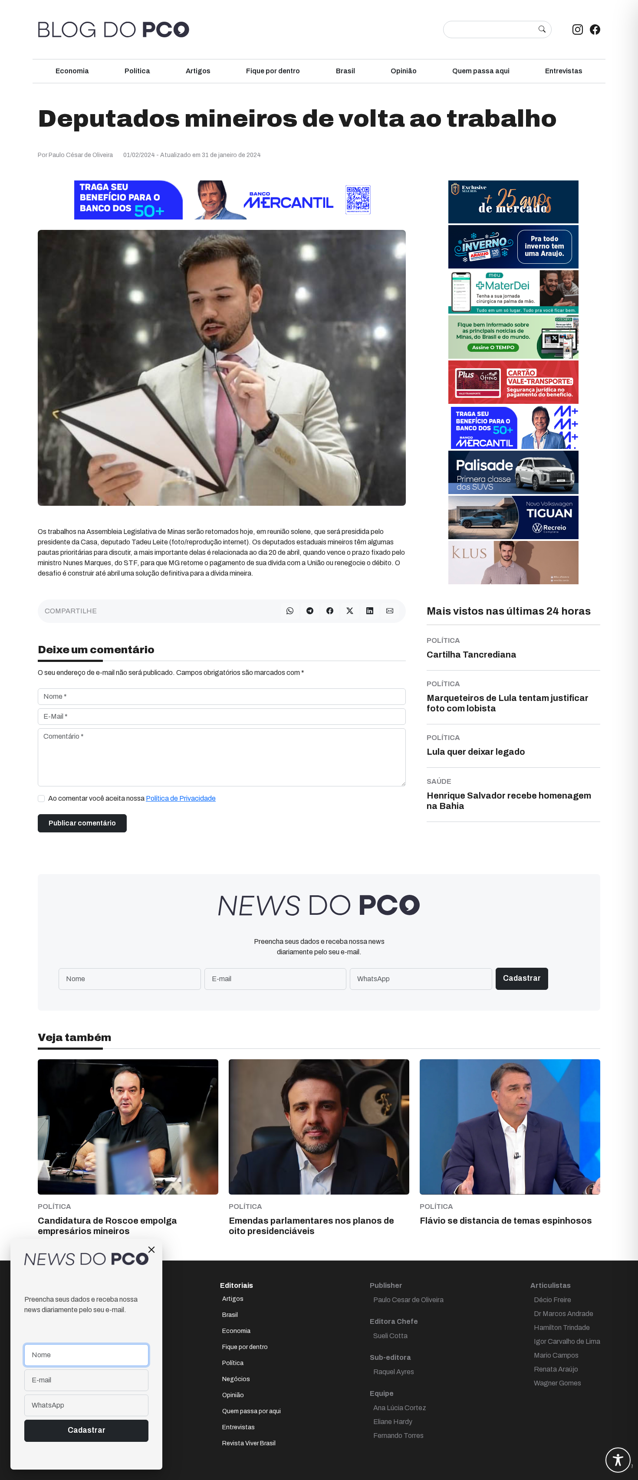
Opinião (404, 71)
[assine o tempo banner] (513, 336)
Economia (72, 71)
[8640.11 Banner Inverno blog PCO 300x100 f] (513, 246)
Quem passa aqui (481, 71)
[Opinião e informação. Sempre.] (114, 29)
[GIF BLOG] (513, 381)
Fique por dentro (273, 71)
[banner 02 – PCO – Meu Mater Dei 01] (513, 291)
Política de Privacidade (181, 798)
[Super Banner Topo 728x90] (222, 199)
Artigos (198, 71)
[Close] (151, 1249)
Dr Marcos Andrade (563, 1313)
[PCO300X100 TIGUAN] (513, 517)
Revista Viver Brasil (249, 1443)
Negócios (236, 1379)
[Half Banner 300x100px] (513, 426)
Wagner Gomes (557, 1383)
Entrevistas (563, 71)
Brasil (345, 71)
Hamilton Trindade (562, 1327)
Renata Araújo (556, 1369)
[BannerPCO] (513, 562)
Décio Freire (552, 1299)
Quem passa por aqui (251, 1411)
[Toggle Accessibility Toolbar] (618, 1460)
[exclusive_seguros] (513, 201)
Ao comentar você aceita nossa (132, 798)
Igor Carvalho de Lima (567, 1341)
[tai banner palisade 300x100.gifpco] (513, 471)
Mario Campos (556, 1355)
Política (137, 71)
